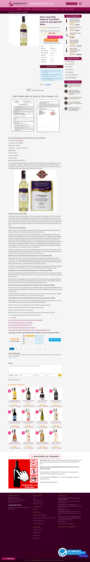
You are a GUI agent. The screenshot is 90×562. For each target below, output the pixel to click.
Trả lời (9, 357)
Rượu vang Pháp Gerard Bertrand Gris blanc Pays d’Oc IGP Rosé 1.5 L (56, 422)
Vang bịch (35, 9)
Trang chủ (20, 9)
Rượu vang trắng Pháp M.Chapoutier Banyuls (15, 422)
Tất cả (11, 348)
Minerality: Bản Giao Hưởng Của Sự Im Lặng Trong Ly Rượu (75, 86)
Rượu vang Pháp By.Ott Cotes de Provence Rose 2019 (56, 443)
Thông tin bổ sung (38, 90)
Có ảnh (45, 348)
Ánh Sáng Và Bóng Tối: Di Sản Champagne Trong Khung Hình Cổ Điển (75, 109)
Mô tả (29, 90)
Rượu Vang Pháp (69, 61)
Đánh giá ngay (54, 339)
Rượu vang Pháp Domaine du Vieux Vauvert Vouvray (21, 327)
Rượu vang (27, 9)
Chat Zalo (82, 552)
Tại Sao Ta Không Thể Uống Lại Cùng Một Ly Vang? (75, 98)
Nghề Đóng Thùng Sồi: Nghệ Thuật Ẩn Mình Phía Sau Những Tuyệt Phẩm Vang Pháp (75, 92)
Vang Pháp (25, 12)
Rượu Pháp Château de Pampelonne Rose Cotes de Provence (28, 422)
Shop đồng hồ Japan (38, 529)
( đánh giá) (50, 27)
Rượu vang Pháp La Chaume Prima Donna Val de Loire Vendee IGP (25, 320)
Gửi (60, 375)
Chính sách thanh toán (38, 523)
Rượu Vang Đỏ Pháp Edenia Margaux (56, 401)
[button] (80, 4)
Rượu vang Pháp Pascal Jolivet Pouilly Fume (19, 325)
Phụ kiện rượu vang (52, 9)
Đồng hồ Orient (36, 532)
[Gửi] (52, 3)
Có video (39, 348)
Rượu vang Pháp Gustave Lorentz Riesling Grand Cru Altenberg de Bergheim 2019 (29, 330)
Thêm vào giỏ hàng (55, 37)
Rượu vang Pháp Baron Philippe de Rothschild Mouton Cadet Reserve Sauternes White (42, 443)
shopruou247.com (17, 501)
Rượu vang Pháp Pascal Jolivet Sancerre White (20, 322)
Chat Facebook (83, 555)
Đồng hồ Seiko (36, 538)
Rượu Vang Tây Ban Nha (71, 75)
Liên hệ (71, 9)
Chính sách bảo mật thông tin (39, 515)
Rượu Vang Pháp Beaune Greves (42, 401)
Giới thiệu (35, 509)
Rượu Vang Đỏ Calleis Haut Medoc (28, 401)
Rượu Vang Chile (69, 64)
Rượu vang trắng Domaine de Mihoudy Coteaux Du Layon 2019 (42, 422)
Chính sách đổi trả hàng (38, 520)
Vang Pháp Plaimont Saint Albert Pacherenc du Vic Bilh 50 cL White (15, 401)
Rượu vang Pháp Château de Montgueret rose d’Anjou (15, 443)
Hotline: (8, 558)
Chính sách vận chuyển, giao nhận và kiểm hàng (44, 517)
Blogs (34, 498)
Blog (66, 9)
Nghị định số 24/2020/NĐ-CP (51, 477)
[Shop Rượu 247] (17, 3)
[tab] (29, 90)
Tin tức (62, 9)
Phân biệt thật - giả (37, 503)
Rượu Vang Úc (69, 69)
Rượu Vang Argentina (70, 77)
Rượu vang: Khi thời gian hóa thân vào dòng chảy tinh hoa (75, 103)
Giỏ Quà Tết (42, 9)
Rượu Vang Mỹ (69, 72)
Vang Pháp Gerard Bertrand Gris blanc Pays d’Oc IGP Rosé (28, 443)
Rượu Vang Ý (68, 66)
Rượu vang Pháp (19, 140)
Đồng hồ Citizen (36, 535)
